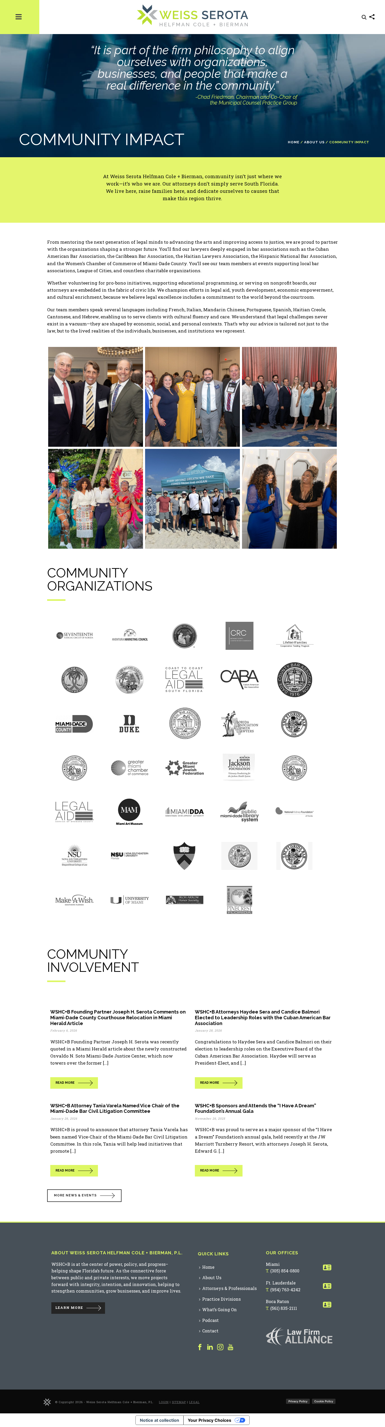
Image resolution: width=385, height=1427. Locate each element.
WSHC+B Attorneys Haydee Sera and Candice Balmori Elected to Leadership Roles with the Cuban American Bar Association (263, 1017)
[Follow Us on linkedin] (210, 1347)
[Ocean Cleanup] (192, 499)
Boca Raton (277, 1301)
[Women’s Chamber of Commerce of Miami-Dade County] (289, 499)
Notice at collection (159, 1420)
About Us (314, 142)
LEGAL (194, 1402)
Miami (273, 1264)
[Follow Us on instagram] (220, 1347)
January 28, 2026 (208, 1030)
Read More (65, 1083)
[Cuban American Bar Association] (95, 397)
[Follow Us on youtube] (230, 1347)
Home (293, 142)
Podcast (210, 1320)
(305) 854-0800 (284, 1270)
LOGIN (164, 1402)
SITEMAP (179, 1402)
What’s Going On (219, 1309)
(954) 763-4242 (285, 1289)
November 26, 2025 (210, 1118)
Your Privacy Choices (209, 1420)
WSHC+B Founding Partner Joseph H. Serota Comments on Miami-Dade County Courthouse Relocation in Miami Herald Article (118, 1017)
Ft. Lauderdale (281, 1283)
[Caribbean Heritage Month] (95, 499)
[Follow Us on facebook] (200, 1347)
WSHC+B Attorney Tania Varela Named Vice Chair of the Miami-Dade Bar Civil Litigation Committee (114, 1108)
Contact (210, 1330)
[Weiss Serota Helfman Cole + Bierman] (47, 1401)
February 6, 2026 (63, 1030)
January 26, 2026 (63, 1118)
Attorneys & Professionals (229, 1288)
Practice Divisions (221, 1299)
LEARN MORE (69, 1307)
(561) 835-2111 (283, 1308)
